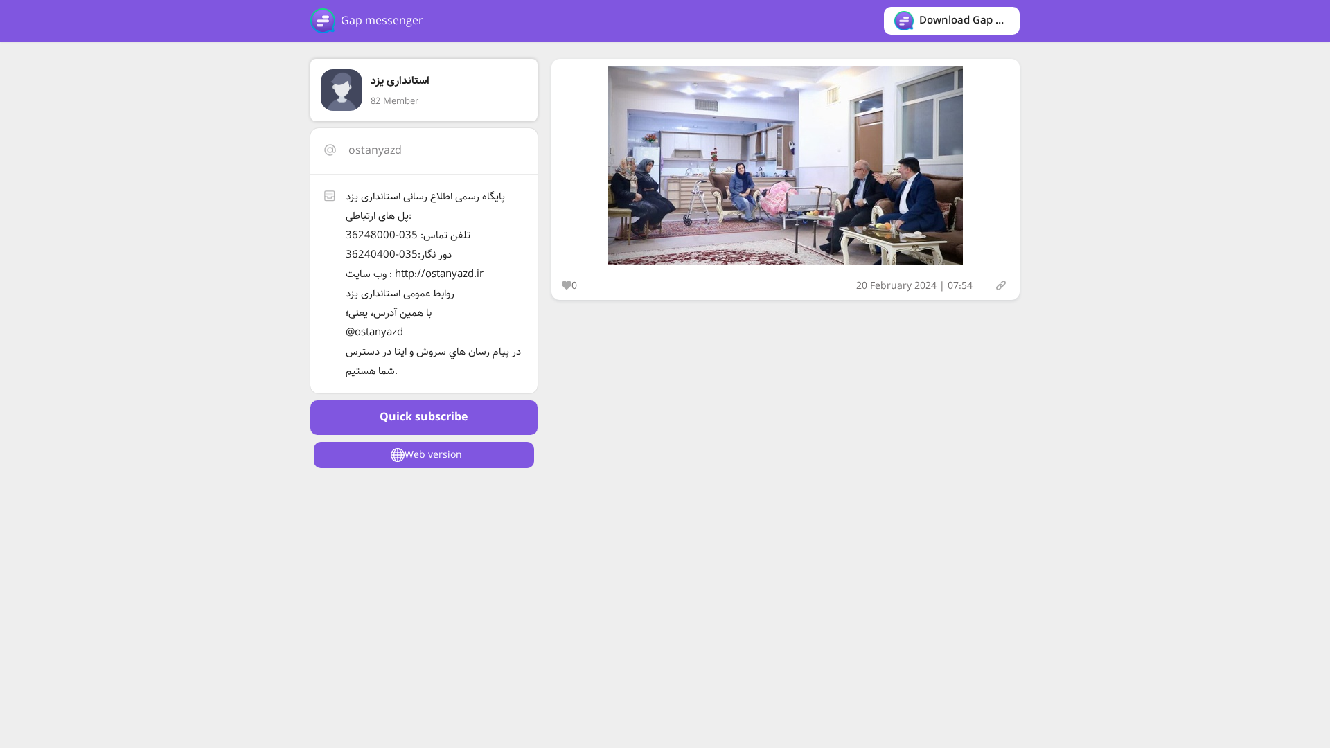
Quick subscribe (424, 417)
